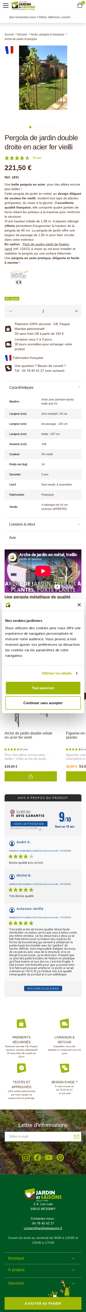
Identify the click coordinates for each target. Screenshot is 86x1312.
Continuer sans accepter (43, 703)
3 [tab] (37, 127)
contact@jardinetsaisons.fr (43, 1228)
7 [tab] (49, 127)
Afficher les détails (57, 673)
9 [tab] (56, 127)
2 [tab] (33, 127)
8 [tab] (53, 127)
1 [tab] (30, 127)
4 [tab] (40, 127)
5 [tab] (43, 127)
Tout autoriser (43, 688)
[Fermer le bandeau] (79, 604)
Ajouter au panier (31, 776)
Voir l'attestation (29, 824)
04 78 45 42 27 (64, 1090)
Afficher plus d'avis (43, 988)
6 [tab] (46, 127)
